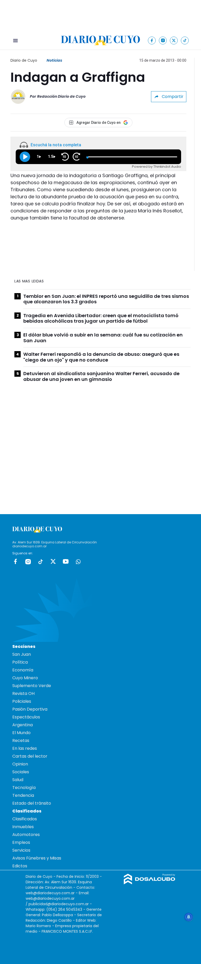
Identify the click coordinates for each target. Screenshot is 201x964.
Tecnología (24, 788)
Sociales (20, 772)
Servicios (21, 850)
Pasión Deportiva (29, 709)
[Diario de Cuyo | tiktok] (185, 40)
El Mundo (21, 733)
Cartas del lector (29, 756)
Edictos (19, 866)
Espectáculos (26, 717)
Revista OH (23, 693)
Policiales (21, 701)
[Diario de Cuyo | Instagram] (163, 40)
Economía (22, 670)
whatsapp (78, 561)
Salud (17, 780)
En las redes (24, 748)
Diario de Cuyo (23, 60)
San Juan (21, 654)
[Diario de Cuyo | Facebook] (152, 40)
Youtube (66, 561)
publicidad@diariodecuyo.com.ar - (60, 904)
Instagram (28, 561)
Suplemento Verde (31, 686)
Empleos (21, 842)
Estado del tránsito (31, 803)
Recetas (20, 740)
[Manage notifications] (189, 917)
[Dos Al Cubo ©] (149, 883)
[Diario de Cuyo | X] (174, 40)
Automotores (26, 835)
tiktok (40, 561)
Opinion (20, 764)
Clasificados (24, 819)
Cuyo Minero (25, 678)
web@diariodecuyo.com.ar (50, 893)
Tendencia (23, 795)
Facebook (15, 561)
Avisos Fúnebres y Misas (36, 858)
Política (20, 662)
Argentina (22, 725)
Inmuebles (23, 827)
